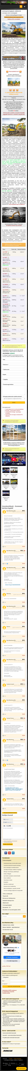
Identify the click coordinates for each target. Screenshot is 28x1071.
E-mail (8, 822)
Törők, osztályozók (7, 893)
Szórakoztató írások (8, 929)
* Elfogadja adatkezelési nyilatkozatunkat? (12, 396)
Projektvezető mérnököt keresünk (11, 1037)
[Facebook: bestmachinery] (5, 853)
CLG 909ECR (5, 284)
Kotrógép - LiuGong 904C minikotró (12, 410)
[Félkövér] (4, 826)
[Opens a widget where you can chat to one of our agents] (21, 1068)
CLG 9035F (5, 268)
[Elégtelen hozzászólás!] (24, 510)
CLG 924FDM (5, 304)
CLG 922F (5, 295)
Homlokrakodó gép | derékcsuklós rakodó (12, 863)
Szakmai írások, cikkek (8, 925)
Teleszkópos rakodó (8, 880)
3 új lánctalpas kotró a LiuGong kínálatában (14, 409)
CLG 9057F (5, 279)
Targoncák (5, 896)
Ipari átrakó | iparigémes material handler (12, 875)
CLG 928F (5, 323)
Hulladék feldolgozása (8, 900)
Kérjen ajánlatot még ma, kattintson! (17, 204)
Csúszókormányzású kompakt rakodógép (12, 865)
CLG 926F (5, 315)
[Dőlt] (6, 826)
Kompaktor (6, 882)
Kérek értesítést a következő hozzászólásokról (10, 842)
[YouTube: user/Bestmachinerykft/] (9, 853)
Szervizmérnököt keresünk (9, 1033)
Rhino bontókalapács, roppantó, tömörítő (12, 888)
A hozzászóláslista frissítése (10, 812)
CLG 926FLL (5, 318)
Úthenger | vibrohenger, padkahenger (11, 871)
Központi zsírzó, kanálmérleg (10, 886)
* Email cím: (6, 364)
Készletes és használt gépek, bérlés (12, 909)
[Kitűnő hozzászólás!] (22, 510)
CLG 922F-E (5, 309)
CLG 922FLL (5, 299)
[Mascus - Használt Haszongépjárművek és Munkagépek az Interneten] (14, 1051)
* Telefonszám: (6, 369)
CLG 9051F (5, 273)
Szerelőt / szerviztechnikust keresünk (12, 1035)
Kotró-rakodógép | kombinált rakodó (11, 867)
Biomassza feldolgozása (9, 898)
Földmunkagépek (7, 860)
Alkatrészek (5, 903)
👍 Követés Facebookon (12, 957)
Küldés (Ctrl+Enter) (7, 844)
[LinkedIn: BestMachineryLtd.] (13, 853)
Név (6, 819)
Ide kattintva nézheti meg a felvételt (14, 225)
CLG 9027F (5, 257)
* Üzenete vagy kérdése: (8, 384)
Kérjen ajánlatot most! (14, 71)
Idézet (23, 546)
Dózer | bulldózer (7, 877)
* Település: (5, 379)
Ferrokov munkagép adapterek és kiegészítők (13, 890)
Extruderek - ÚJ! (7, 907)
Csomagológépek (7, 905)
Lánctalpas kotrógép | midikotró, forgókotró (13, 869)
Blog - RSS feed (7, 966)
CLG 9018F (5, 252)
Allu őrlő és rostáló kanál (8, 884)
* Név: (4, 359)
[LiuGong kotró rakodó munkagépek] (14, 81)
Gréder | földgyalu (7, 873)
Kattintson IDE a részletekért (14, 19)
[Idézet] (10, 826)
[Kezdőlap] (14, 3)
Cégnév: (4, 374)
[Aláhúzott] (8, 826)
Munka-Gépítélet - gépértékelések (11, 927)
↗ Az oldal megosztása (11, 960)
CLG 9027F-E (5, 262)
